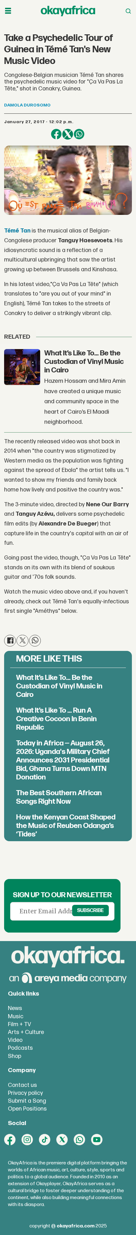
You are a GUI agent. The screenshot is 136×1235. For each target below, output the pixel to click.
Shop (14, 1056)
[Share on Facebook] (56, 134)
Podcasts (20, 1048)
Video (15, 1040)
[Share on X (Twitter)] (67, 134)
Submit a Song (27, 1101)
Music (15, 1016)
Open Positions (27, 1109)
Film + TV (19, 1024)
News (15, 1008)
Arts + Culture (26, 1032)
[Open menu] (8, 11)
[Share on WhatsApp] (79, 134)
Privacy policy (25, 1093)
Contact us (22, 1085)
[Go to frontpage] (68, 11)
